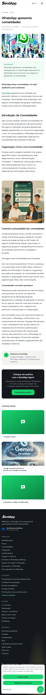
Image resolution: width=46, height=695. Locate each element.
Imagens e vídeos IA (9, 556)
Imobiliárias (6, 621)
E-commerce (6, 605)
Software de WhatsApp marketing (14, 560)
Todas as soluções (8, 595)
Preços (4, 544)
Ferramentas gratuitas (9, 631)
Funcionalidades (7, 547)
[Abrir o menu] (42, 3)
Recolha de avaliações (9, 586)
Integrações (6, 550)
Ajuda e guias (6, 647)
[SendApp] (9, 3)
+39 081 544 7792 (11, 664)
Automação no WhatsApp (11, 566)
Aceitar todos (23, 677)
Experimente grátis (23, 392)
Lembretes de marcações (11, 582)
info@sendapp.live (27, 664)
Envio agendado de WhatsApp (12, 569)
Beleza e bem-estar (9, 615)
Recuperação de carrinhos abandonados (16, 579)
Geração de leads (8, 589)
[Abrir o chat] (40, 689)
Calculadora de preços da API (12, 644)
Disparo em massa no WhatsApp (13, 563)
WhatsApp (6, 93)
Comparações (7, 637)
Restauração (6, 608)
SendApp (5, 12)
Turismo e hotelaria (8, 618)
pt (35, 3)
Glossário (5, 634)
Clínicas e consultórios (10, 611)
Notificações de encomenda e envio (14, 592)
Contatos (5, 653)
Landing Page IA (7, 553)
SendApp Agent (7, 540)
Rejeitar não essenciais (23, 683)
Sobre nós (5, 650)
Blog (11, 12)
